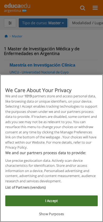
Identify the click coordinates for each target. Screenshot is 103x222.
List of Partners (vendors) (25, 187)
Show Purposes (51, 213)
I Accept (51, 200)
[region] (51, 148)
